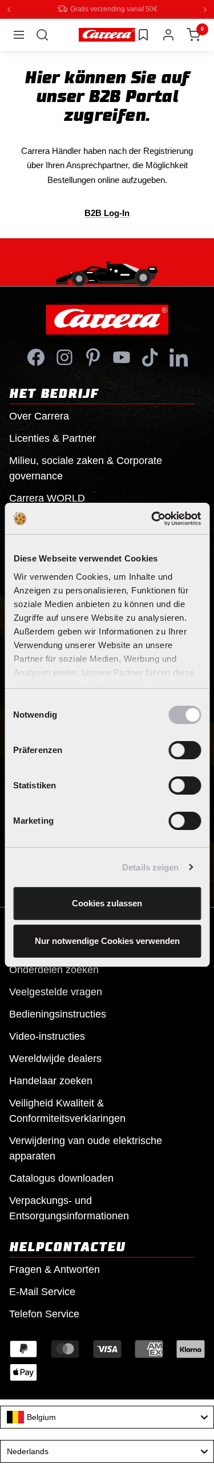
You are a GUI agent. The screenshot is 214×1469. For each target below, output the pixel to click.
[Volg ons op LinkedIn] (178, 357)
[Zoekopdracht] (42, 34)
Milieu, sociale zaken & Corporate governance (85, 467)
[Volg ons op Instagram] (64, 357)
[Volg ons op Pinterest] (93, 357)
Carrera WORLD (47, 497)
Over (39, 415)
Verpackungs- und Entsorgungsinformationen (69, 1207)
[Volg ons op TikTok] (150, 357)
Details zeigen (150, 867)
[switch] (184, 750)
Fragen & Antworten (54, 1269)
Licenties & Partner (52, 437)
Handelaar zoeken (50, 1080)
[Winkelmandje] (193, 34)
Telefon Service (44, 1313)
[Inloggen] (168, 34)
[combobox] (107, 1416)
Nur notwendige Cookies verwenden (107, 941)
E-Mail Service (42, 1291)
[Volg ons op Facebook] (36, 357)
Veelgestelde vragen (55, 991)
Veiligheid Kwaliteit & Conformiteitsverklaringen (67, 1110)
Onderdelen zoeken (54, 969)
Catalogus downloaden (61, 1177)
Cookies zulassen (107, 903)
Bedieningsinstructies (57, 1013)
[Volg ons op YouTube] (121, 357)
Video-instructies (47, 1035)
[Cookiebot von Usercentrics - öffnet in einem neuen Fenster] (152, 518)
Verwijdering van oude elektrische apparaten (85, 1147)
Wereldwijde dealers (55, 1058)
